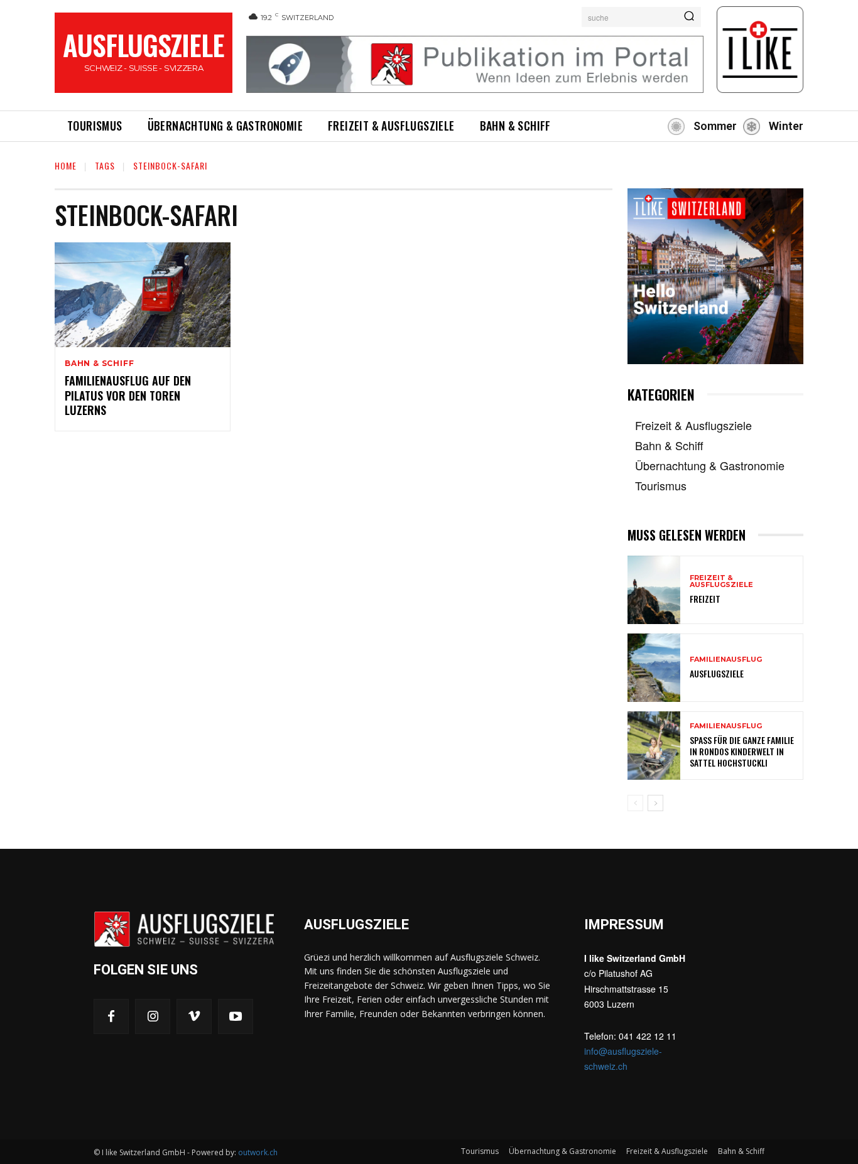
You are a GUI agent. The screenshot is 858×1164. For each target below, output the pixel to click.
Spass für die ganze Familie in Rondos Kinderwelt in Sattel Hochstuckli (742, 751)
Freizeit (705, 598)
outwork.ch (258, 1152)
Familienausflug (726, 659)
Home (66, 165)
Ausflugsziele (717, 673)
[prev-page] (635, 803)
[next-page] (655, 803)
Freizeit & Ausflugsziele (721, 581)
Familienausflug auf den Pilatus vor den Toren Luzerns (128, 395)
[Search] (689, 17)
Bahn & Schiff (99, 363)
